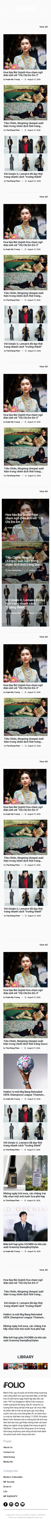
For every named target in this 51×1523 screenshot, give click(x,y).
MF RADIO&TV (10, 1496)
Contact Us (8, 1452)
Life (5, 1491)
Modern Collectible (13, 1477)
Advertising (9, 1457)
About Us (7, 1447)
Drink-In (7, 1486)
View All (44, 27)
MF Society (8, 1482)
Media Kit (8, 1462)
